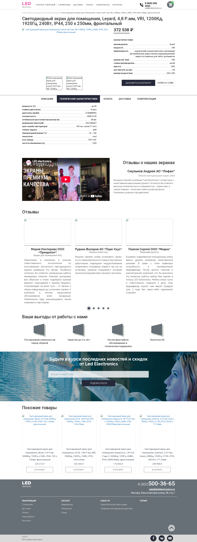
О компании (64, 5)
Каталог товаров (45, 5)
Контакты (117, 5)
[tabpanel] (47, 262)
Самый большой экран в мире (114, 504)
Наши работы (102, 5)
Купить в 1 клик (165, 83)
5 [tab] (108, 308)
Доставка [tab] (125, 98)
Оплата (89, 5)
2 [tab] (93, 308)
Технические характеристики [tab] (78, 98)
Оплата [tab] (107, 98)
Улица (64, 513)
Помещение (66, 508)
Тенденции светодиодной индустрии (117, 508)
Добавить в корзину (138, 83)
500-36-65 (156, 483)
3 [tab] (98, 308)
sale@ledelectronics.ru (153, 8)
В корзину (40, 470)
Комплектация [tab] (146, 98)
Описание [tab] (47, 98)
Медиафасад (67, 504)
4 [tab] (103, 308)
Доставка (78, 5)
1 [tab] (89, 308)
